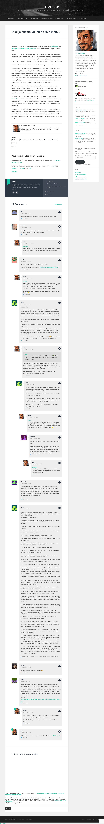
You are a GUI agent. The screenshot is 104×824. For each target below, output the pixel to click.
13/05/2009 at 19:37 (26, 509)
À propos (10, 18)
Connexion (78, 172)
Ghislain (23, 481)
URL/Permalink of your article (13, 803)
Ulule (29, 168)
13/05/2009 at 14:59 (28, 349)
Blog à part (52, 6)
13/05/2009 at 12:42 (26, 213)
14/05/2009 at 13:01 (37, 464)
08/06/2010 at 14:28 (28, 712)
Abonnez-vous (80, 162)
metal (48, 187)
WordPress (34, 18)
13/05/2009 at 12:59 (26, 227)
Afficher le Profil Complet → (81, 75)
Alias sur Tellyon (80, 118)
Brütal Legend (54, 46)
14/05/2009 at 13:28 (26, 667)
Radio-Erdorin (71, 18)
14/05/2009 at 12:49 (35, 438)
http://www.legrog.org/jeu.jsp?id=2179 (49, 267)
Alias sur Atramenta (81, 110)
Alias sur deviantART (81, 133)
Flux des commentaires (81, 177)
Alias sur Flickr (79, 138)
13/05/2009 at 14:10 (28, 278)
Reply (59, 212)
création (55, 186)
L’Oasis (83, 18)
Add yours (58, 204)
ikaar (26, 354)
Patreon (22, 168)
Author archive (13, 192)
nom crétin (15, 99)
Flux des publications (81, 174)
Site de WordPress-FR (81, 179)
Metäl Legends (56, 736)
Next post (49, 194)
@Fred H (25, 246)
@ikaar (29, 420)
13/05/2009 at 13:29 (26, 261)
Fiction (59, 18)
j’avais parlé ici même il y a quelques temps (24, 48)
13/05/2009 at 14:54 (26, 483)
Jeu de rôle (21, 18)
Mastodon (14, 171)
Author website (16, 192)
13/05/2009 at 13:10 (28, 243)
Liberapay (14, 168)
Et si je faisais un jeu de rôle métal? (36, 31)
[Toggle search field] (96, 18)
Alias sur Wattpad (80, 122)
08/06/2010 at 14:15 (26, 681)
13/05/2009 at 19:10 (31, 384)
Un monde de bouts (47, 18)
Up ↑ (98, 819)
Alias (24, 242)
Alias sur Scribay (80, 115)
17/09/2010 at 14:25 (26, 732)
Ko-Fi (54, 166)
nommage (49, 186)
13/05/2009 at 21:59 (33, 417)
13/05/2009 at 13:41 (26, 304)
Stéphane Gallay (80, 53)
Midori (23, 665)
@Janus (25, 281)
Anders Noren (91, 819)
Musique (49, 183)
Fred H (23, 226)
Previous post (50, 191)
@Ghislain (34, 467)
